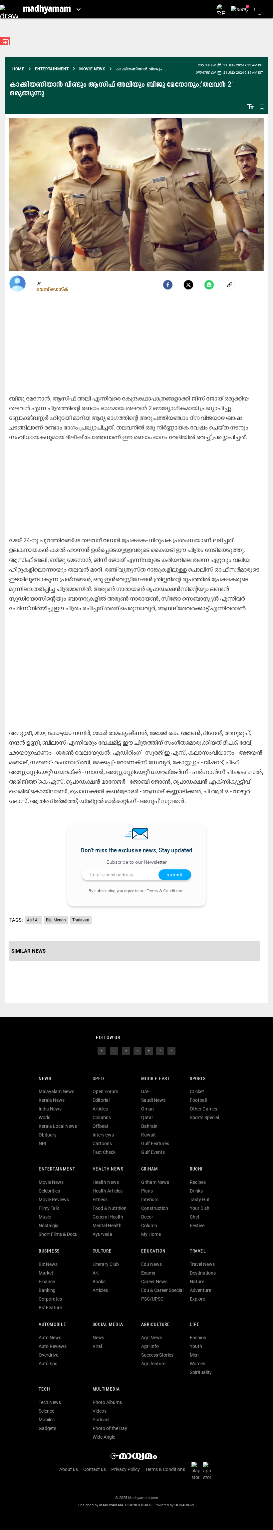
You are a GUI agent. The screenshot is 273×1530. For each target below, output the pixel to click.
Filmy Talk (49, 1208)
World (45, 1117)
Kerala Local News (58, 1126)
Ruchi (196, 1169)
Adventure (200, 1290)
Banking (47, 1290)
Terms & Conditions (165, 890)
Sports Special (204, 1117)
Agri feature (153, 1363)
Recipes (198, 1182)
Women (197, 1363)
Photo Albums (107, 1402)
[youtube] (148, 1050)
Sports (198, 1078)
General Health (108, 1217)
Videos (100, 1411)
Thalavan (80, 920)
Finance (47, 1281)
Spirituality (201, 1372)
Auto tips (48, 1363)
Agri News (151, 1337)
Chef (194, 1217)
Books (99, 1281)
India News (50, 1108)
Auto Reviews (53, 1346)
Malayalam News (56, 1091)
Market (46, 1273)
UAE (145, 1091)
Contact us (94, 1469)
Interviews (103, 1134)
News (45, 1078)
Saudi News (153, 1100)
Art (96, 1273)
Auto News (50, 1337)
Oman (147, 1108)
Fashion (198, 1337)
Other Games (203, 1108)
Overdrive (48, 1355)
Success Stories (157, 1355)
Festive (197, 1225)
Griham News (155, 1182)
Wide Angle (104, 1437)
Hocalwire (184, 1505)
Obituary (48, 1134)
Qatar (147, 1117)
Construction (154, 1208)
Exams (148, 1273)
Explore (197, 1299)
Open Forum (105, 1091)
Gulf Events (153, 1152)
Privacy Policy (125, 1469)
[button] (9, 9)
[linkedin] (137, 1050)
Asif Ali (33, 920)
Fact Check (104, 1152)
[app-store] (208, 1471)
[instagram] (126, 1050)
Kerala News (52, 1100)
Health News (108, 1169)
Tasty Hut (200, 1199)
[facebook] (168, 285)
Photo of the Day (110, 1428)
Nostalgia (49, 1225)
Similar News (28, 951)
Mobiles (47, 1419)
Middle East (155, 1078)
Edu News (151, 1264)
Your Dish (199, 1208)
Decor (147, 1217)
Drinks (196, 1191)
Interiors (149, 1199)
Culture (102, 1251)
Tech (44, 1389)
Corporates (50, 1299)
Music (45, 1217)
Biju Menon (56, 920)
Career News (154, 1281)
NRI (42, 1143)
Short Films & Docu (58, 1234)
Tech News (50, 1402)
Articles (100, 1108)
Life (194, 1324)
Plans (147, 1191)
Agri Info (150, 1346)
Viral (97, 1346)
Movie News (51, 1182)
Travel (198, 1251)
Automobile (52, 1324)
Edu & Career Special (162, 1290)
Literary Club (106, 1264)
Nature (197, 1281)
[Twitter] (188, 285)
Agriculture (155, 1324)
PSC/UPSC (152, 1299)
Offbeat (101, 1126)
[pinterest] (171, 1050)
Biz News (48, 1264)
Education (153, 1251)
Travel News (202, 1264)
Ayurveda (102, 1234)
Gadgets (47, 1428)
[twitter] (114, 1050)
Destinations (203, 1273)
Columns (102, 1117)
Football (198, 1100)
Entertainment (57, 1169)
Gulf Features (155, 1143)
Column (149, 1225)
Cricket (197, 1091)
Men (194, 1355)
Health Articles (108, 1191)
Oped (98, 1078)
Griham (149, 1169)
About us (68, 1469)
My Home (151, 1234)
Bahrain (149, 1126)
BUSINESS (49, 1251)
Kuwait (148, 1134)
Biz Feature (50, 1307)
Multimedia (106, 1389)
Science (46, 1411)
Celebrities (49, 1191)
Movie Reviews (54, 1199)
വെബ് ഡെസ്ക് (52, 289)
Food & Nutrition (110, 1208)
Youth (196, 1346)
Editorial (101, 1100)
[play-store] (196, 1471)
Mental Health (107, 1225)
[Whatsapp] (209, 285)
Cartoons (102, 1143)
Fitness (100, 1199)
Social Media (108, 1324)
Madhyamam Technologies (125, 1505)
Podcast (101, 1419)
